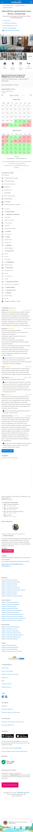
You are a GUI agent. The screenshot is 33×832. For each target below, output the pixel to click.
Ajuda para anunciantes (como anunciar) (12, 722)
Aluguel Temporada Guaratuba (10, 647)
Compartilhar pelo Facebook (11, 30)
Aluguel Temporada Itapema (9, 606)
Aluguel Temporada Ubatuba (9, 580)
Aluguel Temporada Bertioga (9, 584)
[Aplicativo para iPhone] (23, 737)
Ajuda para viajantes (7, 709)
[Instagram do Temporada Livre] (6, 697)
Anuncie (7, 671)
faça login (16, 741)
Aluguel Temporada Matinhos (10, 649)
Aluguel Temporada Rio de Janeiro (11, 627)
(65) (19, 5)
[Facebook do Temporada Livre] (3, 697)
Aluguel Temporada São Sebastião (11, 582)
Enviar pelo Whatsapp (10, 28)
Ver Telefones (8, 551)
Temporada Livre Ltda (23, 792)
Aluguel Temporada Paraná (9, 645)
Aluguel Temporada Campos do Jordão (12, 596)
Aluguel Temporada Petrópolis (10, 639)
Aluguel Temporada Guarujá (9, 586)
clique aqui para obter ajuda (19, 751)
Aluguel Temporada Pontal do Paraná (12, 651)
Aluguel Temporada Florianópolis (10, 604)
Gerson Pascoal (8, 536)
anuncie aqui (17, 748)
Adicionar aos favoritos (10, 23)
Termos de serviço (6, 684)
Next (30, 43)
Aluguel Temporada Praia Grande (11, 588)
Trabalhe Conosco (6, 687)
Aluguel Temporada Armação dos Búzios (12, 635)
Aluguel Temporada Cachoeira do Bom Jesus (13, 618)
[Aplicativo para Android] (9, 737)
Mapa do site (5, 677)
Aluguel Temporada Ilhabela (9, 594)
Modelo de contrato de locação (10, 674)
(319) (8, 5)
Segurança (4, 706)
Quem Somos (5, 668)
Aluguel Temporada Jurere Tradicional (12, 620)
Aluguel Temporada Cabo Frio (10, 629)
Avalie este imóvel (7, 450)
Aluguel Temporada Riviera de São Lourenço (13, 590)
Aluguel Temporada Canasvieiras (10, 612)
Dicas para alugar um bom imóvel (11, 712)
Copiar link (7, 20)
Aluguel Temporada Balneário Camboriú (12, 614)
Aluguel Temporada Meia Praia (10, 608)
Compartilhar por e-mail (10, 25)
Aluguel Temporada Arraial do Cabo (11, 633)
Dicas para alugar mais (8, 725)
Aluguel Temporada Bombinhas (10, 602)
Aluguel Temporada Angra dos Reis (11, 637)
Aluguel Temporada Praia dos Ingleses (12, 610)
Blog (3, 680)
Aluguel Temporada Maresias (9, 592)
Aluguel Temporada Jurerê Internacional (12, 616)
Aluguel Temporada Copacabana (10, 631)
